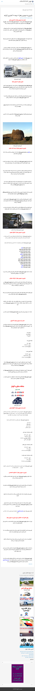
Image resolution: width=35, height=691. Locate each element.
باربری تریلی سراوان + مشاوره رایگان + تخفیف (27, 655)
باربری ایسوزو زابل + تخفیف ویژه (29, 657)
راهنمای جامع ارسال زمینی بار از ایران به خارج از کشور (26, 651)
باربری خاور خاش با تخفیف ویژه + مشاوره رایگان (27, 653)
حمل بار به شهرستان (29, 17)
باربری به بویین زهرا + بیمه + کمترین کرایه (18, 15)
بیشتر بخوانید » (30, 564)
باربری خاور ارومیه (31, 654)
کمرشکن (21, 254)
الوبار (29, 152)
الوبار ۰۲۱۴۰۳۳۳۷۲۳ (25, 1)
